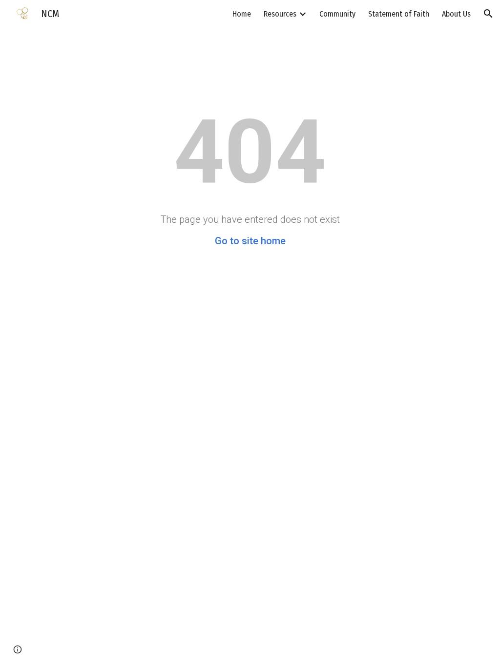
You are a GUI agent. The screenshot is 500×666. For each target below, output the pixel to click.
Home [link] (241, 14)
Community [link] (337, 14)
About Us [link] (456, 14)
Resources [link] (280, 14)
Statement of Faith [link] (398, 14)
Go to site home (250, 241)
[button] (488, 13)
